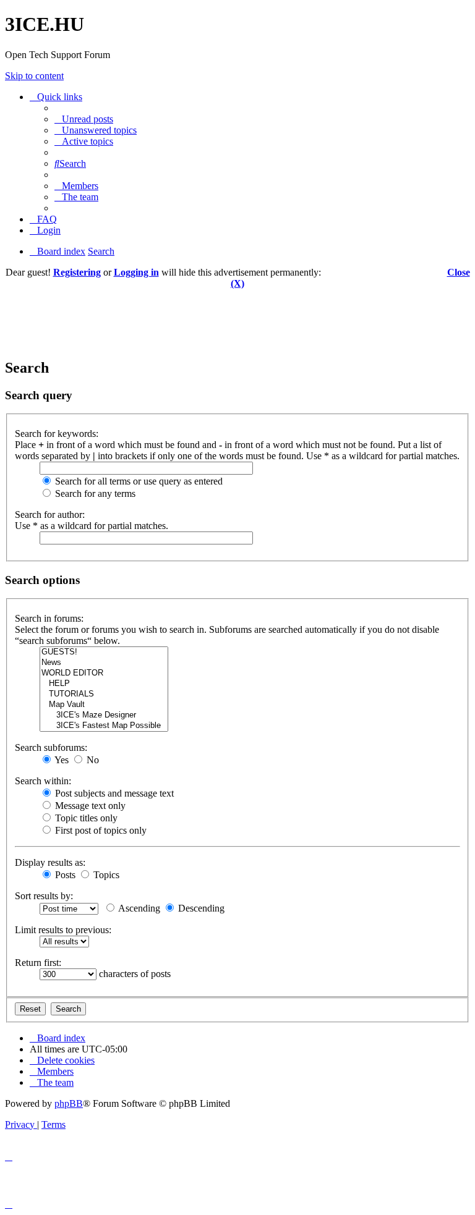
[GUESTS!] (104, 652)
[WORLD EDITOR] (104, 673)
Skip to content (34, 75)
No (91, 760)
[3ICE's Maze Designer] (104, 715)
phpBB (68, 1103)
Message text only (89, 805)
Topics (105, 875)
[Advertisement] (237, 317)
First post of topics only (100, 830)
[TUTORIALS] (104, 694)
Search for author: (50, 514)
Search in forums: (49, 618)
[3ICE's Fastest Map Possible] (104, 726)
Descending (200, 908)
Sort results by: (44, 896)
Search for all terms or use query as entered (138, 481)
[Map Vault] (104, 705)
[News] (104, 663)
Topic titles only (85, 818)
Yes (61, 760)
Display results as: (50, 862)
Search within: (43, 781)
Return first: (38, 962)
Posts (64, 875)
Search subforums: (51, 747)
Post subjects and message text (113, 793)
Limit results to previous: (63, 930)
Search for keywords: (56, 433)
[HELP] (104, 684)
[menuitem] (83, 119)
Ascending (138, 908)
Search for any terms (94, 493)
